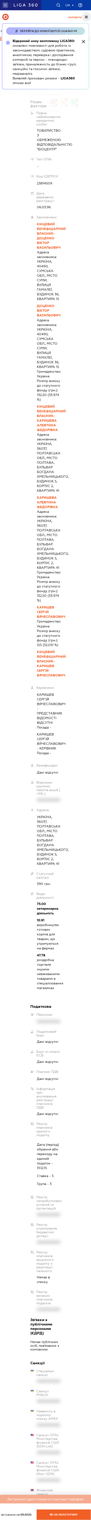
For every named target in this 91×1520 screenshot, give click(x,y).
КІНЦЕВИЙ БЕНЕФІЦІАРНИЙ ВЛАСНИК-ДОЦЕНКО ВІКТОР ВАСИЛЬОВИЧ (49, 235)
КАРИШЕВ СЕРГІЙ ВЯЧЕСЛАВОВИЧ (49, 612)
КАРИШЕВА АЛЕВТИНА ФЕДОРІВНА (47, 502)
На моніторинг (65, 1514)
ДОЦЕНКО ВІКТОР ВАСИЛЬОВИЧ (49, 310)
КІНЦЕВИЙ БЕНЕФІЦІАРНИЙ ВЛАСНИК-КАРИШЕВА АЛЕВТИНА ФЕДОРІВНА (49, 418)
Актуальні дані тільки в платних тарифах (45, 1499)
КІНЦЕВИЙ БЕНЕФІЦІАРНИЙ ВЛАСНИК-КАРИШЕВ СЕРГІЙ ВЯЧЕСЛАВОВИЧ (49, 663)
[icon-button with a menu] (86, 16)
